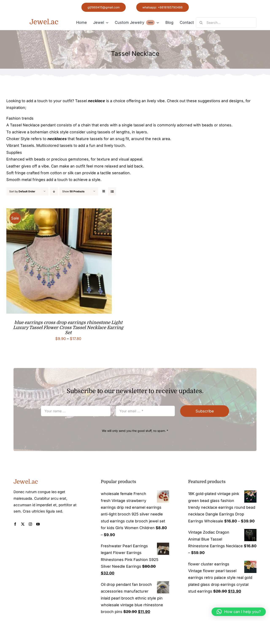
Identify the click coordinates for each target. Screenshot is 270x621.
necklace (96, 101)
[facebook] (15, 524)
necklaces (57, 139)
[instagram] (30, 524)
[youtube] (38, 524)
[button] (239, 612)
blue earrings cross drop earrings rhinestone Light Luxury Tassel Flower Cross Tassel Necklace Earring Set (68, 327)
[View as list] (112, 191)
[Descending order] (54, 191)
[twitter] (22, 524)
